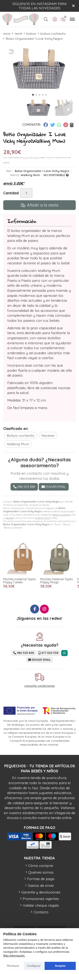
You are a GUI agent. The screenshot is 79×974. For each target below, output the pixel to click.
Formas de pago (40, 878)
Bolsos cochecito (61, 514)
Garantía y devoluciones (40, 892)
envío (25, 157)
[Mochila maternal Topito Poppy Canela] (20, 558)
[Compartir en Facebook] (45, 124)
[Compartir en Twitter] (52, 124)
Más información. (14, 955)
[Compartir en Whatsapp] (59, 124)
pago (35, 157)
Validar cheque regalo (41, 905)
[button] (33, 95)
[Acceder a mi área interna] (54, 19)
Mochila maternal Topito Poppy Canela (19, 580)
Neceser (9, 517)
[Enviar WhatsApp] (64, 652)
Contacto (40, 912)
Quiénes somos (40, 872)
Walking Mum (42, 517)
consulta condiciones (39, 686)
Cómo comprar (40, 865)
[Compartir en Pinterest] (65, 124)
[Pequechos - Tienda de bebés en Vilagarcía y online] (20, 19)
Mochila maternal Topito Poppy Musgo (56, 580)
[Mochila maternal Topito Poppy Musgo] (57, 558)
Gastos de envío (41, 885)
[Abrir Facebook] (35, 609)
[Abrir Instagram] (44, 609)
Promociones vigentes (41, 898)
